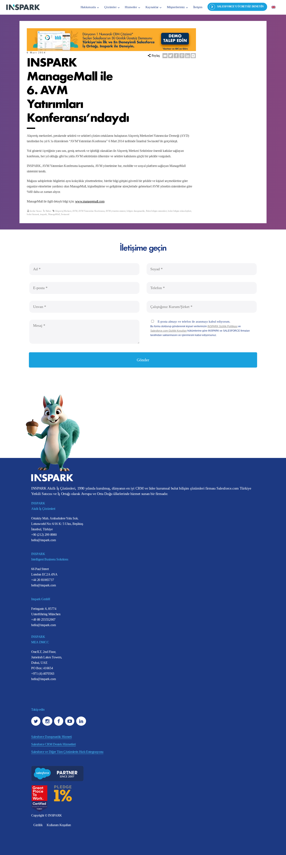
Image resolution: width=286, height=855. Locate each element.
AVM (74, 211)
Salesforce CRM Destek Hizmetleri (53, 744)
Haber (48, 211)
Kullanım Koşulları (59, 825)
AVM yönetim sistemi (116, 211)
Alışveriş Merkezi (63, 211)
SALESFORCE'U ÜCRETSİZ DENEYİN (240, 6)
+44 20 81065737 (42, 580)
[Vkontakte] (193, 55)
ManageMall (54, 214)
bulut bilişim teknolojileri (179, 211)
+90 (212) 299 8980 (44, 534)
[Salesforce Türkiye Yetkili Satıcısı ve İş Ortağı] (23, 7)
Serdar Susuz (35, 211)
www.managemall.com (89, 201)
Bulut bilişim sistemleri (156, 211)
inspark (43, 214)
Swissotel (65, 214)
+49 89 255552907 (43, 619)
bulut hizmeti (33, 214)
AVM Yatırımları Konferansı (91, 211)
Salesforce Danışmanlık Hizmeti (51, 736)
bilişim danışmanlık (136, 211)
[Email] (164, 55)
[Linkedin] (187, 55)
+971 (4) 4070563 (42, 673)
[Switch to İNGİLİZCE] (273, 7)
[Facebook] (176, 55)
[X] (170, 55)
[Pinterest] (181, 55)
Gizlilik (38, 825)
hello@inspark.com (43, 540)
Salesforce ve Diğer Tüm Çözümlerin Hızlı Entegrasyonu (67, 752)
